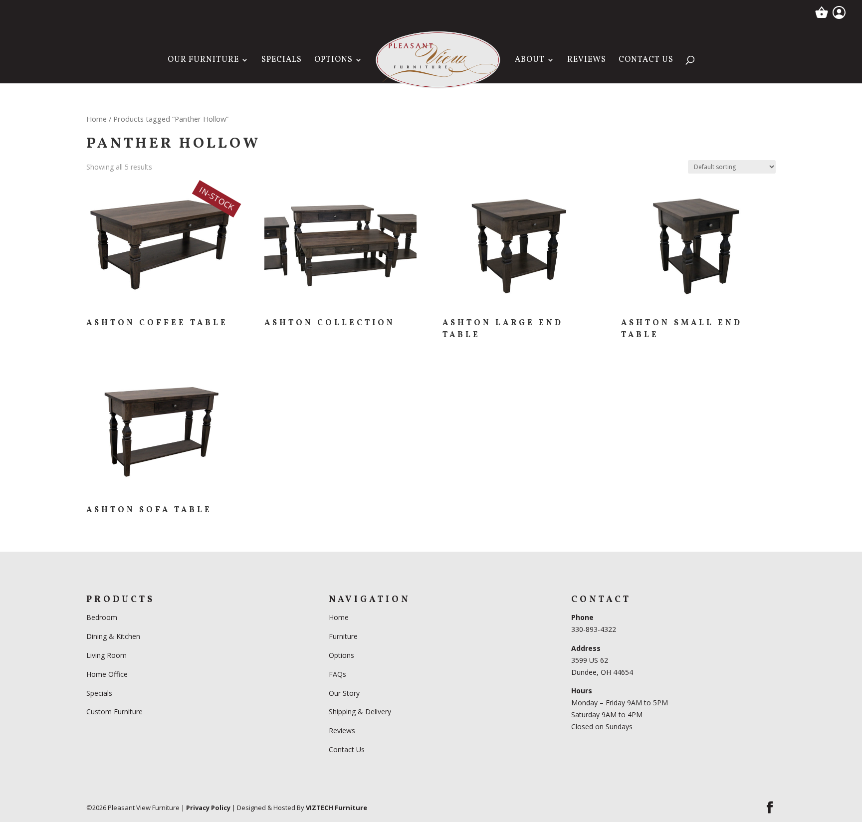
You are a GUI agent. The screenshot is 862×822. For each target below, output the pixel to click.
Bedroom (102, 617)
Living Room (106, 655)
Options (333, 60)
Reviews (586, 60)
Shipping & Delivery (360, 711)
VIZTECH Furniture (336, 807)
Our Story (344, 693)
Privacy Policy (208, 807)
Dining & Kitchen (113, 636)
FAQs (337, 674)
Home (96, 119)
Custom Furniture (114, 711)
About (530, 60)
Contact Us (646, 60)
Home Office (107, 674)
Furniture (343, 636)
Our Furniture (203, 60)
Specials (281, 60)
